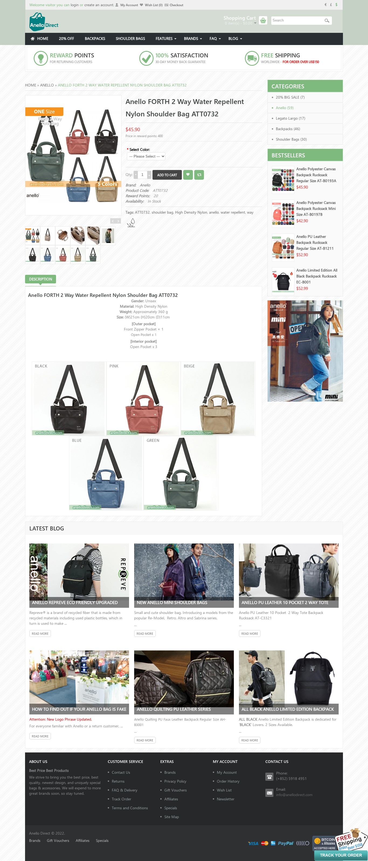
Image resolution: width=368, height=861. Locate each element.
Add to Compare (199, 175)
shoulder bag (162, 212)
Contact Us (121, 772)
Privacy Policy (175, 781)
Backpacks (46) (288, 128)
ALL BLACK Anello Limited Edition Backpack (288, 709)
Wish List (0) (154, 5)
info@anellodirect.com (294, 794)
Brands (170, 772)
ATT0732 (142, 212)
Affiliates (171, 798)
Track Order (121, 798)
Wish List (224, 790)
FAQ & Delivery (124, 790)
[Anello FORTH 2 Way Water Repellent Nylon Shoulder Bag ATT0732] (73, 154)
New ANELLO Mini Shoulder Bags (172, 602)
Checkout (176, 5)
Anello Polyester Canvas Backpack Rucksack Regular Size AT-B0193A (316, 174)
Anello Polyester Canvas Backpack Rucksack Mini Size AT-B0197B (316, 208)
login (75, 4)
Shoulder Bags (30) (291, 139)
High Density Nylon (191, 212)
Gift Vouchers (175, 790)
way (250, 212)
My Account (129, 5)
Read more (40, 633)
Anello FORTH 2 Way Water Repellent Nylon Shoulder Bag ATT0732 (122, 85)
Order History (228, 781)
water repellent (233, 212)
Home (30, 85)
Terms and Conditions (130, 807)
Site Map (171, 816)
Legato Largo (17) (290, 118)
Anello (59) (285, 107)
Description (40, 279)
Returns (118, 781)
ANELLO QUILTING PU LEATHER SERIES (174, 709)
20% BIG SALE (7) (290, 97)
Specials (170, 807)
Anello (47, 85)
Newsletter (225, 798)
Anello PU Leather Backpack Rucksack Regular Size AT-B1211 (315, 242)
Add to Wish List (188, 175)
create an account (98, 4)
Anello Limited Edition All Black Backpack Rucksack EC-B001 (316, 276)
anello (214, 212)
